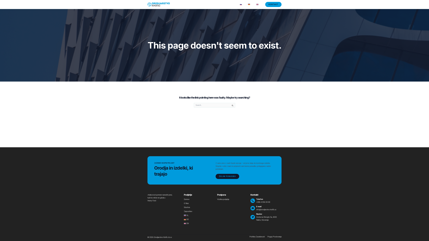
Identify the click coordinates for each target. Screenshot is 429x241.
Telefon (259, 199)
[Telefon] (252, 200)
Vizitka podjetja (223, 199)
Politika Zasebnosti (257, 237)
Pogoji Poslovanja (274, 237)
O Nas (212, 4)
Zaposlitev (232, 4)
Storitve (221, 4)
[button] (273, 4)
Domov (203, 4)
